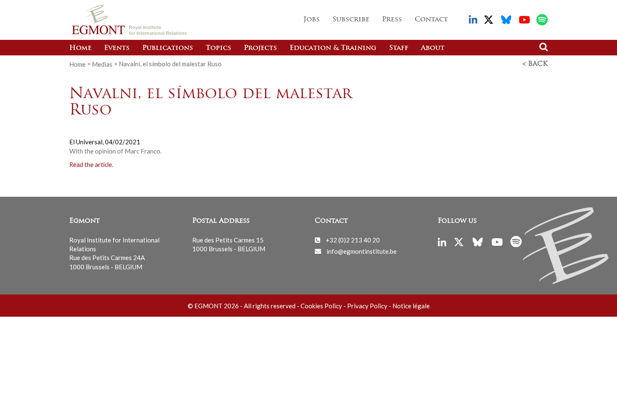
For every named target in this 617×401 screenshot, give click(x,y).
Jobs (311, 19)
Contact (431, 19)
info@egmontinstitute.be (362, 251)
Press (392, 19)
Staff (398, 48)
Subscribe (350, 19)
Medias (102, 64)
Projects (260, 48)
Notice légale (411, 306)
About (432, 48)
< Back (535, 64)
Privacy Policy (367, 306)
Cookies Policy (321, 306)
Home (80, 48)
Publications (167, 48)
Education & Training (333, 48)
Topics (218, 48)
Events (117, 48)
